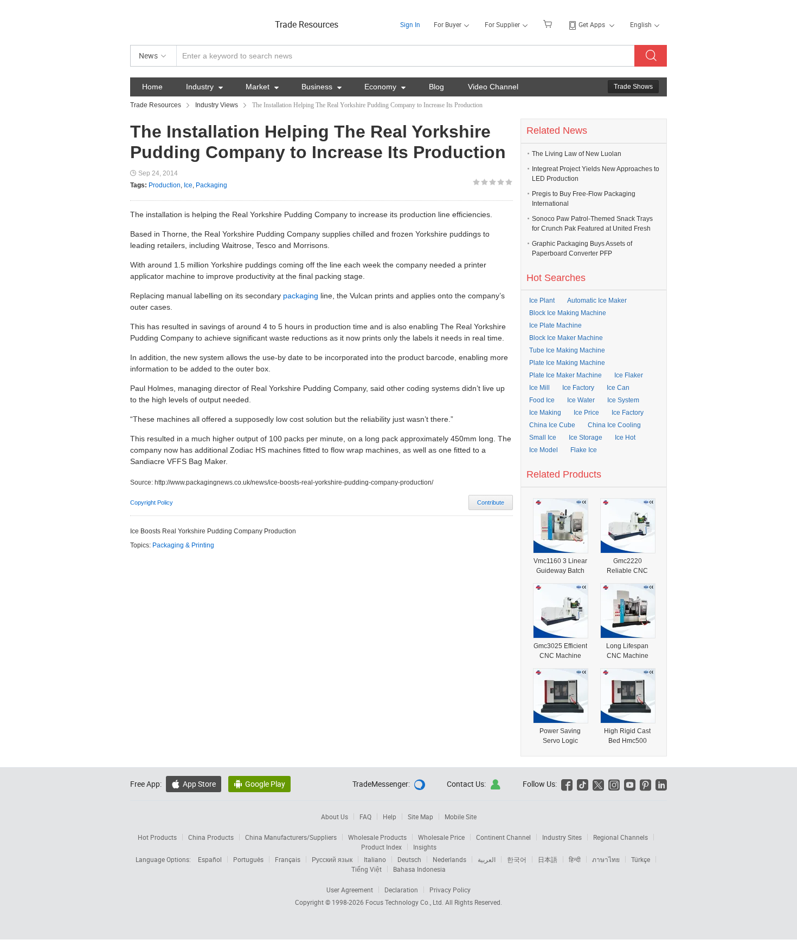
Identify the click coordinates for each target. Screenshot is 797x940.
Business (321, 86)
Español (210, 859)
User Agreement (349, 889)
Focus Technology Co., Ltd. (405, 902)
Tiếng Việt (366, 869)
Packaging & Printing (183, 545)
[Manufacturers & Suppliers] (199, 21)
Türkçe (640, 859)
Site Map (420, 816)
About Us (334, 816)
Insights (424, 847)
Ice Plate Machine (555, 325)
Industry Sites (562, 837)
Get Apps (592, 24)
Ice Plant (542, 300)
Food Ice (542, 400)
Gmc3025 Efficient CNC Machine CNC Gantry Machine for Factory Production (560, 651)
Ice (188, 185)
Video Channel (493, 86)
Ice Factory (578, 387)
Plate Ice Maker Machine (565, 375)
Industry (204, 86)
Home (152, 86)
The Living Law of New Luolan (576, 154)
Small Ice (542, 437)
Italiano (375, 859)
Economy (385, 86)
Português (248, 859)
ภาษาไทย (606, 859)
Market (262, 86)
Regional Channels (620, 837)
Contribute (490, 502)
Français (287, 859)
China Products (211, 837)
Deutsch (409, 859)
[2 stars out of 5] (480, 182)
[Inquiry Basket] (549, 23)
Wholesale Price (441, 837)
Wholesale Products (377, 837)
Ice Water (581, 400)
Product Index (381, 847)
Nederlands (449, 859)
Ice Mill (539, 387)
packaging (300, 295)
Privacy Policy (450, 889)
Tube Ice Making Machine (567, 350)
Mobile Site (461, 816)
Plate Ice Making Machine (567, 363)
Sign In (410, 24)
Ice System (623, 400)
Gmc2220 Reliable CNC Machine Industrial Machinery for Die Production (627, 566)
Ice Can (618, 387)
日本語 (547, 859)
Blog (436, 86)
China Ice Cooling (614, 425)
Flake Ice (583, 450)
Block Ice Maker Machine (566, 338)
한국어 (516, 859)
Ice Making (545, 412)
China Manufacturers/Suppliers (291, 837)
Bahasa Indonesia (419, 869)
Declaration (401, 889)
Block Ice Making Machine (567, 313)
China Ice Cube (552, 425)
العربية (487, 859)
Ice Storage (585, 437)
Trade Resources (306, 24)
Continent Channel (503, 837)
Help (389, 816)
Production (165, 185)
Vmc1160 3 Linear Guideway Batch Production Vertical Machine (560, 566)
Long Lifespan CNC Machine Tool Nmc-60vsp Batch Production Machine (627, 651)
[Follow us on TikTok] (582, 784)
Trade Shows (633, 86)
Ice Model (543, 450)
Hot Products (157, 837)
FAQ (365, 816)
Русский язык (332, 859)
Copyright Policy (151, 502)
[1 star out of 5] (476, 182)
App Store (193, 784)
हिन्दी (575, 859)
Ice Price (586, 412)
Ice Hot (625, 437)
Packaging (211, 185)
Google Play (259, 784)
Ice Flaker (628, 375)
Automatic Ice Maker (597, 300)
